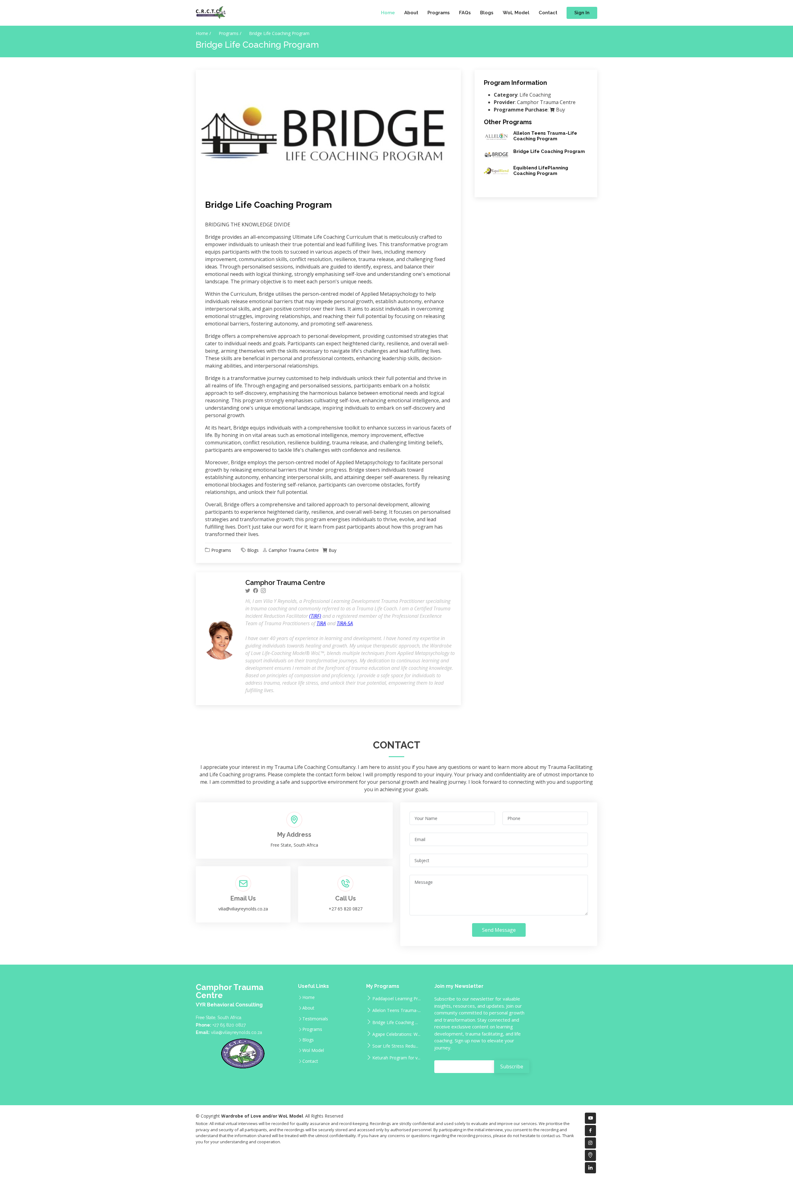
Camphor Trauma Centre (294, 550)
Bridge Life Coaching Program (268, 205)
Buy (332, 550)
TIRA (321, 623)
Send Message (499, 930)
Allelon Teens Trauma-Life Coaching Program (545, 136)
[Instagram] (263, 590)
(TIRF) (315, 616)
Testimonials (315, 1019)
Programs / (230, 33)
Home (388, 12)
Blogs (486, 12)
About (411, 12)
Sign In (581, 12)
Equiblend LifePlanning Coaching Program (540, 170)
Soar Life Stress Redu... (395, 1045)
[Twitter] (247, 590)
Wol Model (313, 1050)
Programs (438, 12)
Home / (203, 33)
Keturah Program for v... (396, 1057)
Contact (548, 12)
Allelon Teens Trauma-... (396, 1010)
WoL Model (516, 12)
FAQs (465, 12)
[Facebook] (255, 590)
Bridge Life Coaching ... (395, 1022)
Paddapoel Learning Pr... (396, 998)
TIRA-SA (345, 623)
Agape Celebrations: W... (396, 1033)
